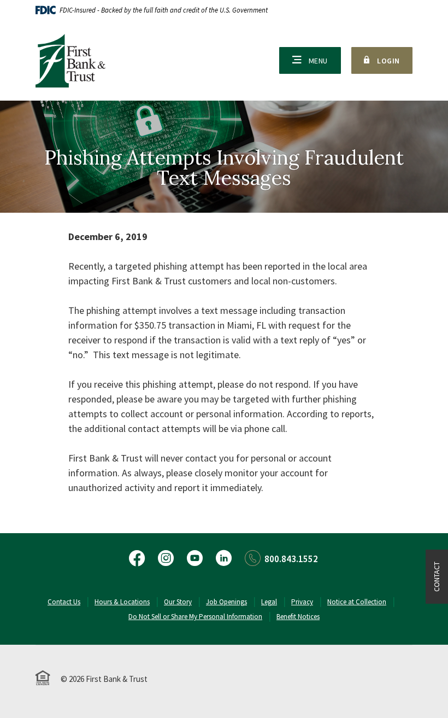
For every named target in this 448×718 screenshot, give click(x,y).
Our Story (178, 601)
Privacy (302, 601)
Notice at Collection (356, 601)
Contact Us (64, 601)
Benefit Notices (298, 616)
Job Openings (226, 601)
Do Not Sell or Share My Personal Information (195, 616)
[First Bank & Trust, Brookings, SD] (70, 60)
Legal (269, 601)
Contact (436, 577)
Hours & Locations (122, 601)
